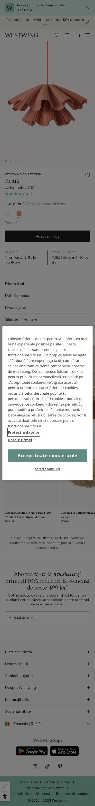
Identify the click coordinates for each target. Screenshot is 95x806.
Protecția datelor (23, 432)
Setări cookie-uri (47, 469)
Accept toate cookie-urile (48, 455)
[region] (47, 403)
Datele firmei (20, 439)
